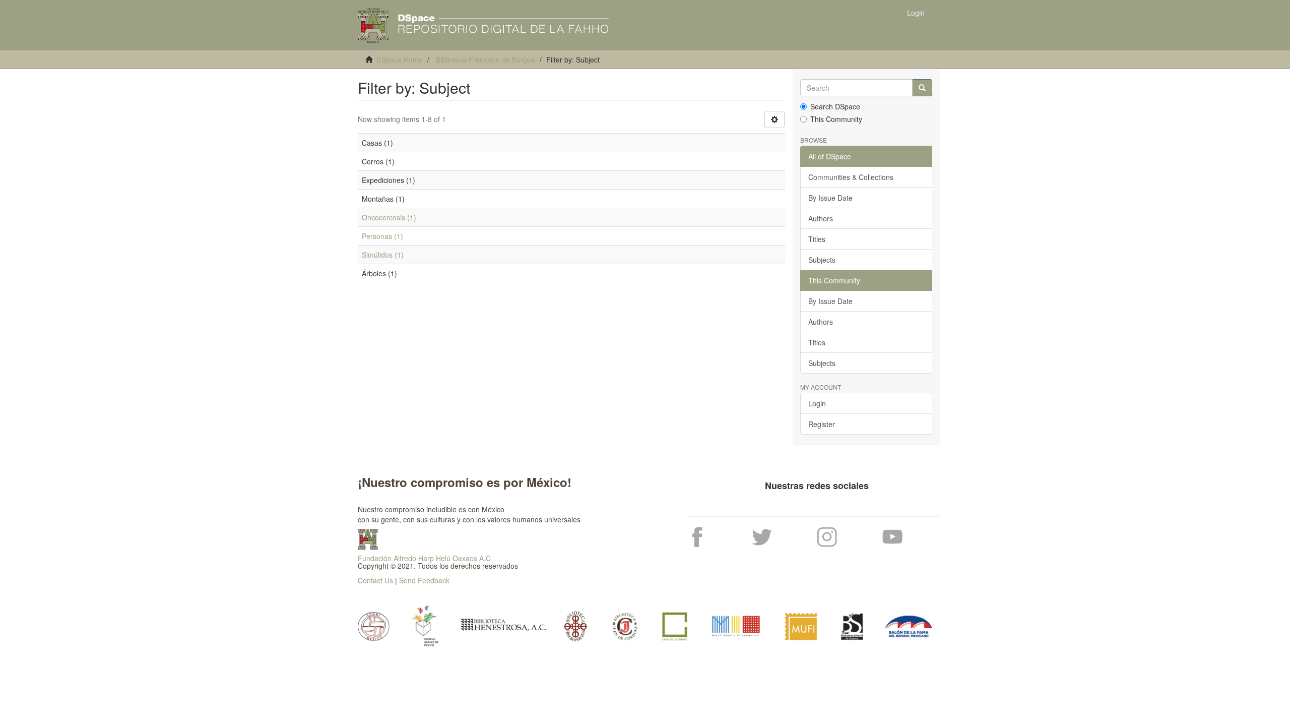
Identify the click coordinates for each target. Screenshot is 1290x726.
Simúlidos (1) (383, 255)
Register (821, 424)
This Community (836, 119)
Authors (820, 218)
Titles (816, 239)
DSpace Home (399, 59)
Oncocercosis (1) (389, 217)
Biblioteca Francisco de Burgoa (485, 59)
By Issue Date (830, 198)
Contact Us (375, 580)
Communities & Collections (850, 177)
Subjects (821, 260)
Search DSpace (835, 106)
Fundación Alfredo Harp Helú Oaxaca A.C (424, 558)
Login (817, 403)
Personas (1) (382, 236)
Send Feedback (424, 580)
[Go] (922, 87)
